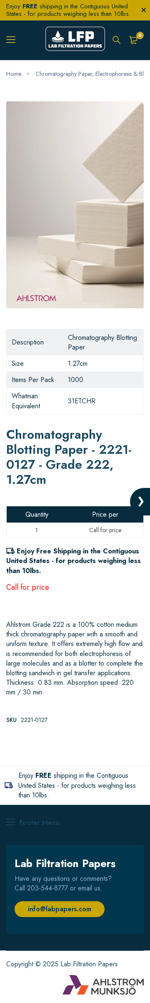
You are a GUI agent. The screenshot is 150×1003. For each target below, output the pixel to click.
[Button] (116, 40)
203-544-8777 (47, 888)
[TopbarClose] (144, 10)
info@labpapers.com (59, 909)
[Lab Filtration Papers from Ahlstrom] (75, 40)
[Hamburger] (14, 40)
